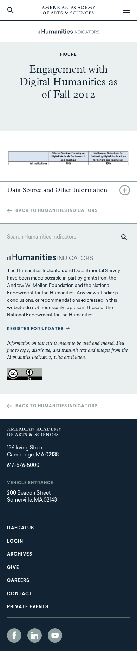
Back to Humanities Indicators (56, 211)
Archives (19, 554)
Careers (18, 581)
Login (15, 541)
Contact (19, 594)
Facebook (14, 635)
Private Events (27, 607)
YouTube (55, 635)
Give (13, 568)
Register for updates (35, 329)
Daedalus (20, 528)
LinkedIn (34, 635)
